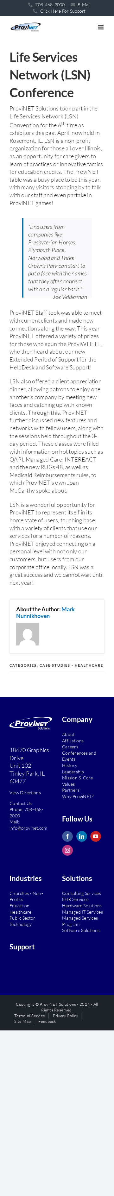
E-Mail (84, 4)
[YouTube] (95, 834)
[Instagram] (67, 848)
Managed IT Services (82, 910)
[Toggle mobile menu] (101, 27)
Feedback (47, 1019)
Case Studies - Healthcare (71, 664)
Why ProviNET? (77, 794)
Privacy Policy (65, 1014)
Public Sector (22, 916)
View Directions (25, 791)
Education (19, 904)
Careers (70, 745)
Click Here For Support (62, 11)
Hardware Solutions (82, 904)
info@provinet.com (29, 826)
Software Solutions (81, 928)
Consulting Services (81, 891)
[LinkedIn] (81, 834)
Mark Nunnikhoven (45, 611)
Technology (21, 922)
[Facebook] (67, 834)
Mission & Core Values (77, 779)
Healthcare (21, 910)
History (69, 763)
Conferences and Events (79, 754)
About (68, 732)
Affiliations (73, 739)
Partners (70, 788)
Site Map (22, 1019)
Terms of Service (29, 1014)
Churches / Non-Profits (26, 895)
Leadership (73, 769)
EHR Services (75, 897)
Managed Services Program (80, 919)
